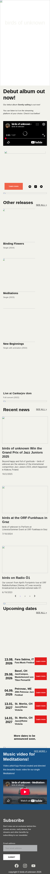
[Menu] (44, 4)
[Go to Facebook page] (18, 42)
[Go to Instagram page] (25, 42)
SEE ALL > (41, 205)
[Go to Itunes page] (35, 186)
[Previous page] (15, 596)
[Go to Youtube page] (31, 42)
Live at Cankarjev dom (17, 393)
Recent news (16, 409)
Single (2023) (9, 297)
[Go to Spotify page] (30, 186)
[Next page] (34, 596)
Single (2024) (9, 248)
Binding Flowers (13, 243)
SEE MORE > (40, 751)
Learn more (13, 186)
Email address (9, 843)
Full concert (8, 397)
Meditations (10, 293)
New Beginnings (13, 343)
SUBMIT (11, 857)
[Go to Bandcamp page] (41, 186)
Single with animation (12, 348)
